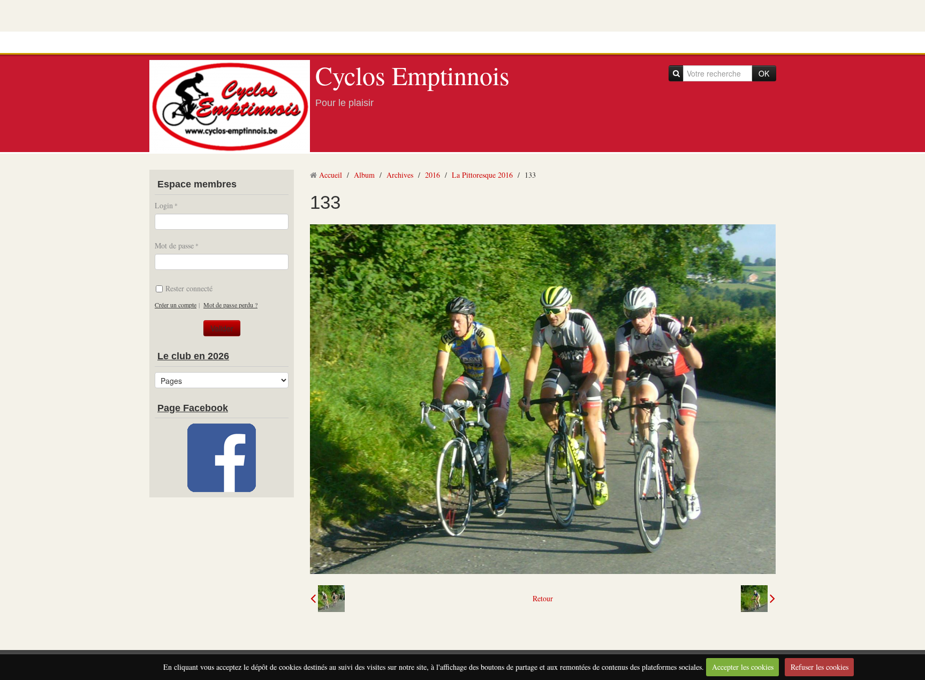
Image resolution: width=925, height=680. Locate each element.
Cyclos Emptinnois (412, 75)
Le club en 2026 (193, 356)
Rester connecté (189, 288)
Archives (399, 175)
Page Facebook (192, 408)
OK (764, 73)
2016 (432, 175)
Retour (543, 598)
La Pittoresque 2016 (482, 175)
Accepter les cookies (743, 667)
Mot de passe (174, 245)
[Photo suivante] (758, 598)
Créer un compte (175, 304)
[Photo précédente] (327, 598)
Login (164, 205)
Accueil (330, 175)
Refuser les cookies (819, 667)
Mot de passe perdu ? (230, 304)
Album (364, 175)
